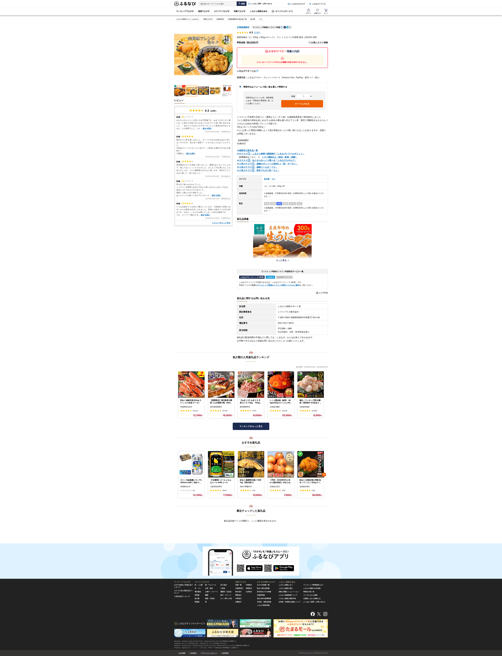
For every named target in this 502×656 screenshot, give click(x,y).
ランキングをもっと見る (251, 426)
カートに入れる (302, 103)
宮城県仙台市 (185, 486)
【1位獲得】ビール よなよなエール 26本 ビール (221, 481)
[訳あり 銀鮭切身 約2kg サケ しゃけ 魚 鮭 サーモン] (191, 384)
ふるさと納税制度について (288, 595)
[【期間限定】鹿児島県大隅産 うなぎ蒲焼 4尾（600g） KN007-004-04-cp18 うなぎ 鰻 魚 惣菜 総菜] (221, 384)
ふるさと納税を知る (258, 11)
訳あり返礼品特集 (263, 588)
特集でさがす (240, 11)
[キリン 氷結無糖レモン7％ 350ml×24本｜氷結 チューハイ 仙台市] (191, 464)
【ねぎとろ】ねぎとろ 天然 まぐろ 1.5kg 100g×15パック (251, 401)
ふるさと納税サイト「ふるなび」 (188, 19)
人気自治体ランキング (182, 596)
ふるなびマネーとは (246, 71)
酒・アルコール (210, 585)
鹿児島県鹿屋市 (216, 407)
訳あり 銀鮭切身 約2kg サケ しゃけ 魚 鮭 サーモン (190, 401)
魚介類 (252, 19)
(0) (194, 490)
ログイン (308, 13)
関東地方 (238, 595)
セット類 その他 (226, 598)
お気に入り (317, 13)
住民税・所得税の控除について (290, 602)
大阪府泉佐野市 (216, 486)
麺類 (206, 595)
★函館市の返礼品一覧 (247, 150)
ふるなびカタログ (298, 4)
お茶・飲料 (209, 588)
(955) (224, 490)
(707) (254, 411)
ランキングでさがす (185, 11)
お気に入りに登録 (319, 42)
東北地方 (238, 592)
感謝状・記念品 (225, 592)
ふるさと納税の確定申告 (287, 598)
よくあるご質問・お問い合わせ (261, 3)
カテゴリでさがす (222, 11)
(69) (283, 490)
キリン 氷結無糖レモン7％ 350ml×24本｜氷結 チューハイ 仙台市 (191, 481)
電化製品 (198, 592)
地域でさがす (204, 11)
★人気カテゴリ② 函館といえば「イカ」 (257, 167)
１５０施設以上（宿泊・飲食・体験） (279, 157)
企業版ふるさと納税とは (312, 598)
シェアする (323, 293)
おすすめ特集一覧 (263, 585)
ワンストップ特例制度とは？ (313, 585)
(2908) (314, 411)
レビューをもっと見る (221, 223)
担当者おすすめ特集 (264, 592)
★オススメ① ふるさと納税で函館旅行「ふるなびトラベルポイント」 (271, 153)
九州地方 (249, 592)
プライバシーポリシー (209, 653)
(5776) (225, 411)
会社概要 (182, 653)
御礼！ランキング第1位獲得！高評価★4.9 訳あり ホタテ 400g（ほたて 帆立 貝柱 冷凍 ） (311, 401)
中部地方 (238, 598)
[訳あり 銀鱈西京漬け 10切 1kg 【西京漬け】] (251, 464)
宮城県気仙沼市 (186, 407)
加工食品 (223, 585)
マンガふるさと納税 (310, 595)
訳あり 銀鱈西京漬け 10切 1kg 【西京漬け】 (250, 481)
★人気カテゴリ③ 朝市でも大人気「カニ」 (258, 170)
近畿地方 (238, 602)
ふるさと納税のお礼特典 (312, 588)
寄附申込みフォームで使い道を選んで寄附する (265, 86)
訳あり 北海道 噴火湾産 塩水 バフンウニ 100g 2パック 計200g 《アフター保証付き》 (311, 481)
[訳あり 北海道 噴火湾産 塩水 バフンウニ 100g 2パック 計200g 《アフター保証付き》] (310, 464)
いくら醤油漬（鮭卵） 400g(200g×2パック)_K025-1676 (280, 401)
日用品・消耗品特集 (264, 602)
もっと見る (281, 260)
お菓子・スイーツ (211, 592)
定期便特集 (261, 595)
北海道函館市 (243, 27)
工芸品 (222, 588)
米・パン (198, 588)
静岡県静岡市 (245, 407)
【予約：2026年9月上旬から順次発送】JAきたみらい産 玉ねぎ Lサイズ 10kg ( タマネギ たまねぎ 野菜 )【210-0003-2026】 (281, 481)
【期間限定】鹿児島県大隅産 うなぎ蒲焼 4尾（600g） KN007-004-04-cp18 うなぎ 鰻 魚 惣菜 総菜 (221, 401)
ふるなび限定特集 (263, 605)
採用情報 (225, 653)
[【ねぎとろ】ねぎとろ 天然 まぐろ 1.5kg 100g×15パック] (251, 384)
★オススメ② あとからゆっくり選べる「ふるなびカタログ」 (266, 160)
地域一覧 (238, 585)
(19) (253, 490)
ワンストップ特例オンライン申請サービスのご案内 (278, 285)
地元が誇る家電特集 (264, 598)
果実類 (197, 595)
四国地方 (249, 588)
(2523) (195, 411)
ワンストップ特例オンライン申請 (266, 27)
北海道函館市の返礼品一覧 (237, 19)
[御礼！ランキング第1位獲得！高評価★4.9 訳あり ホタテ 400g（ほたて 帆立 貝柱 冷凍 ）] (310, 384)
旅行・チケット (225, 595)
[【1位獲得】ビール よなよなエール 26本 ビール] (221, 464)
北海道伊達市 (305, 486)
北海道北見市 (275, 486)
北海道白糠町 (275, 407)
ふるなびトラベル (319, 4)
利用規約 (193, 653)
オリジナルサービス (284, 11)
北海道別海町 (305, 407)
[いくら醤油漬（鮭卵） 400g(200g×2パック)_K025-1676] (281, 384)
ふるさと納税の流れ (286, 588)
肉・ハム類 (198, 585)
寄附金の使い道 (308, 592)
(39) (313, 490)
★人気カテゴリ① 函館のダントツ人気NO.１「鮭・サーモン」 (267, 163)
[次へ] (324, 475)
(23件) (257, 32)
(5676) (284, 411)
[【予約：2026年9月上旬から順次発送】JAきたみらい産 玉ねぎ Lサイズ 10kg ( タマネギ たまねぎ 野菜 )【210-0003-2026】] (281, 464)
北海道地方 (220, 19)
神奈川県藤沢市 (246, 486)
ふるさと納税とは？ (286, 585)
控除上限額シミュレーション (289, 592)
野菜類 (197, 602)
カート (326, 13)
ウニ (260, 19)
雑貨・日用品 (210, 598)
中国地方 (249, 585)
